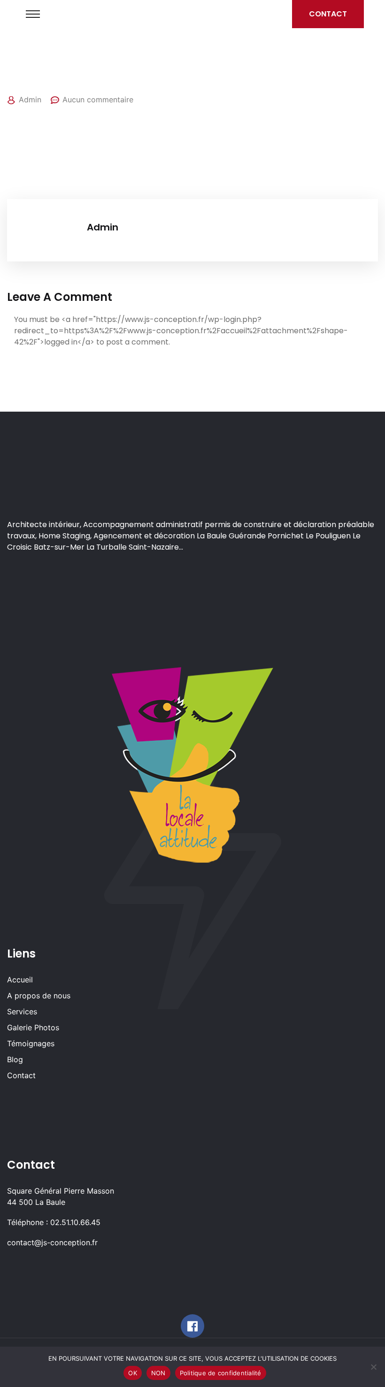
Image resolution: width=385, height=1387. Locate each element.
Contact (21, 1075)
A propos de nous (38, 995)
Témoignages (30, 1043)
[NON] (373, 1367)
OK (132, 1373)
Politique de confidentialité (221, 1373)
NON (158, 1373)
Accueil (20, 979)
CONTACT (328, 13)
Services (22, 1011)
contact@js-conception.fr (52, 1242)
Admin (30, 99)
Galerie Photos (33, 1027)
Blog (15, 1059)
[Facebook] (192, 1326)
